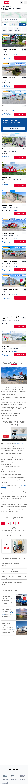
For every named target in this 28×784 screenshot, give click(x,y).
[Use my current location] (24, 19)
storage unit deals (11, 500)
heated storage (5, 489)
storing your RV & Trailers (8, 630)
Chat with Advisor (14, 128)
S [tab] (2, 523)
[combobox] (13, 19)
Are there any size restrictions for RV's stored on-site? (12, 571)
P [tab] (25, 523)
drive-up (6, 602)
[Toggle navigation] (2, 2)
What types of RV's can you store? (11, 564)
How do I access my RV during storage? (12, 577)
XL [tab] (19, 523)
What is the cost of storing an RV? (12, 583)
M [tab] (8, 523)
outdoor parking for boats (8, 614)
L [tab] (13, 523)
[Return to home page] (6, 2)
